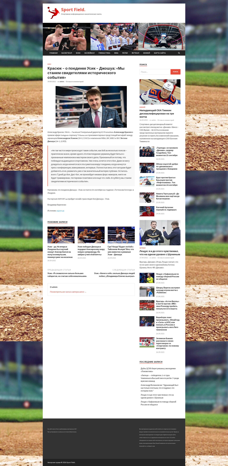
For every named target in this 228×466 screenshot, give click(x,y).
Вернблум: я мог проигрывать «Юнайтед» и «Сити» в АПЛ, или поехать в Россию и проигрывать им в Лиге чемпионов (168, 323)
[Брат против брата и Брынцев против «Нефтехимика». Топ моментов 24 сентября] (147, 186)
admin (62, 81)
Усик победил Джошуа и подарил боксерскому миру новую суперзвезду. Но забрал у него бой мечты (91, 250)
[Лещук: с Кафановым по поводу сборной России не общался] (147, 282)
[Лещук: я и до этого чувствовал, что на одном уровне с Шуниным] (160, 246)
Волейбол (90, 53)
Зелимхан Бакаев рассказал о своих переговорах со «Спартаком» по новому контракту (167, 343)
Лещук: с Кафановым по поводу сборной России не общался (167, 276)
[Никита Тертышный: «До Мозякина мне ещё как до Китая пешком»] (147, 202)
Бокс (78, 53)
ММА (116, 53)
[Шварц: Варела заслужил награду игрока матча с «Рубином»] (147, 296)
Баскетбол (67, 53)
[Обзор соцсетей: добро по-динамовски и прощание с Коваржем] (147, 172)
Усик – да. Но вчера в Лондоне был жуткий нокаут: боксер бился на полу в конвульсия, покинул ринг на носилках (60, 251)
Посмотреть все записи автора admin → (68, 292)
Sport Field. (73, 9)
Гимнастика (104, 53)
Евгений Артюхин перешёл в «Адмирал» (166, 208)
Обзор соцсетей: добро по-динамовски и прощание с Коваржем (167, 166)
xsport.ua (60, 210)
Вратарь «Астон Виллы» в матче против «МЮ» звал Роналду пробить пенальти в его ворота (167, 305)
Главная (53, 53)
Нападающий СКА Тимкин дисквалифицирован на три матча (157, 113)
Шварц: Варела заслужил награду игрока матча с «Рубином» (168, 290)
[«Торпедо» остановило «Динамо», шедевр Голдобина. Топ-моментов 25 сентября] (147, 156)
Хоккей (146, 53)
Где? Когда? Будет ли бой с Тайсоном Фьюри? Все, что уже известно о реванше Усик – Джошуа (121, 250)
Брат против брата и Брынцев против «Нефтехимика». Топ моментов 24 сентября (166, 181)
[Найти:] (160, 71)
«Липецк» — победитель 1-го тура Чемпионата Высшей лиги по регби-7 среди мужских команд (160, 378)
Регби (125, 53)
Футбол (135, 53)
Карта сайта (160, 53)
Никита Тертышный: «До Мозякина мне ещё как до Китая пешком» (168, 196)
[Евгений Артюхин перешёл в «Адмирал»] (147, 215)
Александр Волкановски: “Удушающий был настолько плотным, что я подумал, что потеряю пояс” (159, 388)
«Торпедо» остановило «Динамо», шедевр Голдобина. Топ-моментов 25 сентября (167, 151)
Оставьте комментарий (74, 81)
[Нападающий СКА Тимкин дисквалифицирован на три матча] (160, 105)
